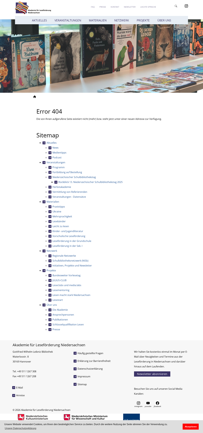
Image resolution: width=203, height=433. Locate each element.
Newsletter (130, 7)
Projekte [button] (143, 20)
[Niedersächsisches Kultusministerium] (33, 417)
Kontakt (115, 7)
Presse (102, 7)
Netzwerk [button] (121, 20)
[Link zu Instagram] (186, 5)
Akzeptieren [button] (191, 426)
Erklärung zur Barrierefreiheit (94, 361)
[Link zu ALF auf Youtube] (148, 403)
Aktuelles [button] (39, 20)
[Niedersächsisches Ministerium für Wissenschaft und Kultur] (85, 417)
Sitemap (82, 384)
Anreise (20, 395)
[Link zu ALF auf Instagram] (138, 403)
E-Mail (19, 387)
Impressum (84, 376)
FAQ (93, 7)
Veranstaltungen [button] (68, 20)
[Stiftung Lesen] (131, 417)
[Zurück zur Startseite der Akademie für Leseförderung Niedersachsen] (33, 7)
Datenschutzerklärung (90, 368)
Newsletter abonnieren (152, 374)
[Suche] (176, 5)
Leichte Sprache (148, 7)
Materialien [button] (98, 20)
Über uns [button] (164, 20)
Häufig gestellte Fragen (90, 353)
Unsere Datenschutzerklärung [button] (20, 428)
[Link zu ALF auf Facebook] (157, 403)
